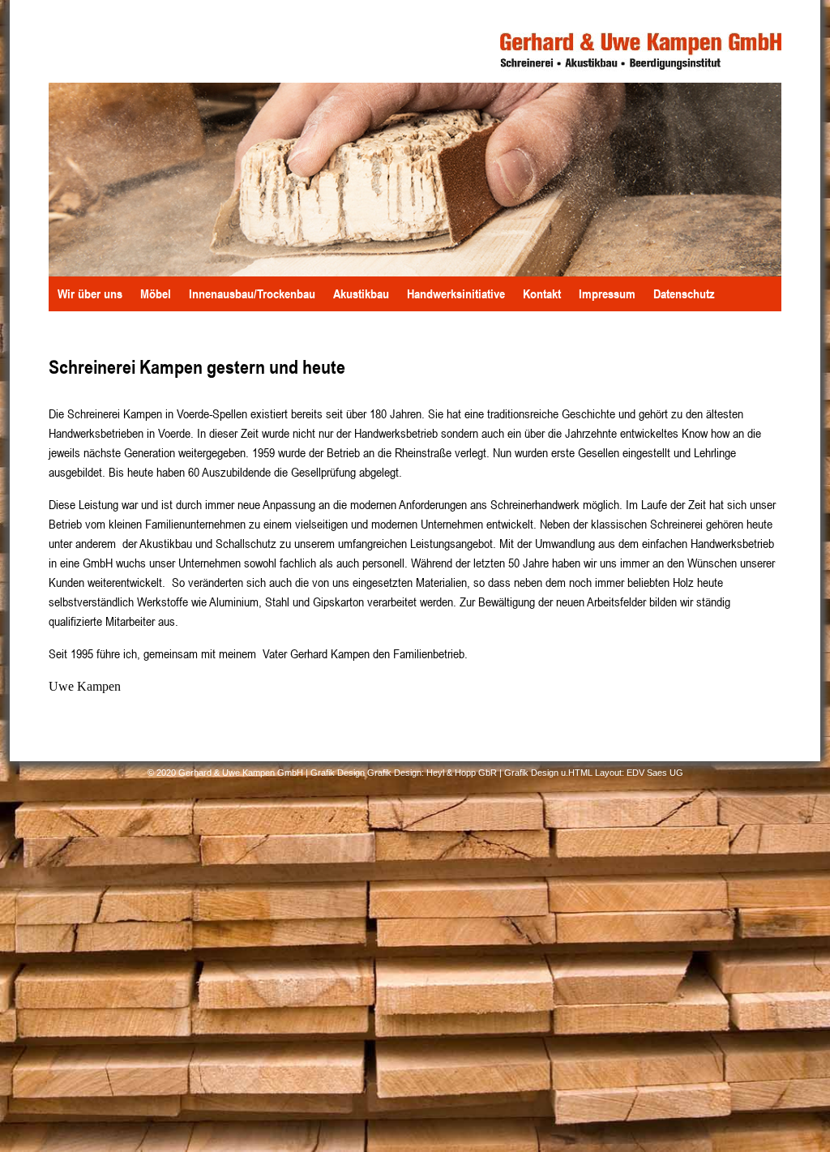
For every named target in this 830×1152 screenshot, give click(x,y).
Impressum (607, 293)
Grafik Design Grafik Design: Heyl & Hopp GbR (403, 772)
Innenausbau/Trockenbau (252, 293)
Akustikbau (361, 293)
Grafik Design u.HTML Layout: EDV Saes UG (593, 772)
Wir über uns (90, 293)
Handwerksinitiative (456, 293)
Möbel (155, 293)
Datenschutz (684, 293)
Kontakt (542, 293)
